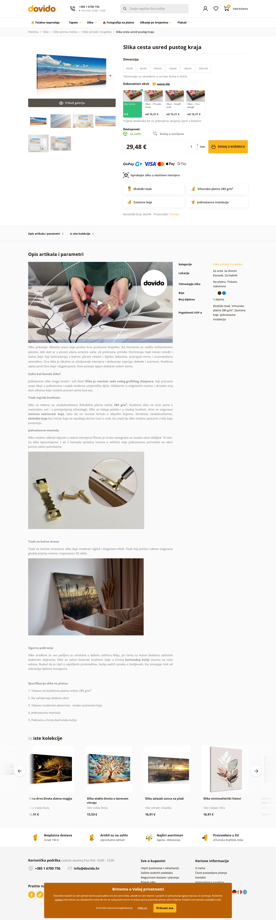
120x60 (172, 68)
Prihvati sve (164, 908)
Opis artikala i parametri (44, 233)
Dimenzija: (131, 59)
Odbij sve (142, 907)
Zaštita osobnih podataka (157, 873)
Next (110, 75)
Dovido (174, 214)
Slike (46, 32)
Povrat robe (148, 882)
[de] (234, 892)
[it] (240, 892)
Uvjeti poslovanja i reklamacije (160, 868)
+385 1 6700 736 (47, 868)
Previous (19, 771)
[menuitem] (47, 22)
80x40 (143, 68)
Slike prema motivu (65, 32)
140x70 (188, 68)
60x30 (129, 68)
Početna (33, 32)
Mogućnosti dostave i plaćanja (160, 877)
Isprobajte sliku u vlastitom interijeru (155, 175)
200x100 (203, 68)
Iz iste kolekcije (80, 233)
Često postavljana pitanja (211, 873)
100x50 (157, 68)
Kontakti (200, 877)
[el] (245, 892)
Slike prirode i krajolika (97, 32)
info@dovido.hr (86, 868)
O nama (200, 868)
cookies (59, 899)
